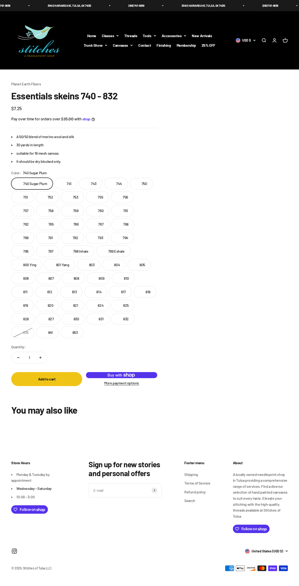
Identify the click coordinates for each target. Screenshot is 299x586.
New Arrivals (202, 35)
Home (91, 35)
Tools (147, 35)
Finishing (164, 45)
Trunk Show (93, 45)
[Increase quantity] (40, 357)
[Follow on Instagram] (14, 551)
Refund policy (195, 492)
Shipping (191, 474)
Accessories (172, 35)
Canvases (120, 45)
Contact (144, 45)
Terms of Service (197, 483)
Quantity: (18, 347)
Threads (130, 35)
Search (189, 500)
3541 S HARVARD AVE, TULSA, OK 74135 (61, 5)
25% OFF (208, 45)
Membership (186, 45)
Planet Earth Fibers (26, 84)
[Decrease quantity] (18, 357)
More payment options (121, 383)
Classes (108, 35)
